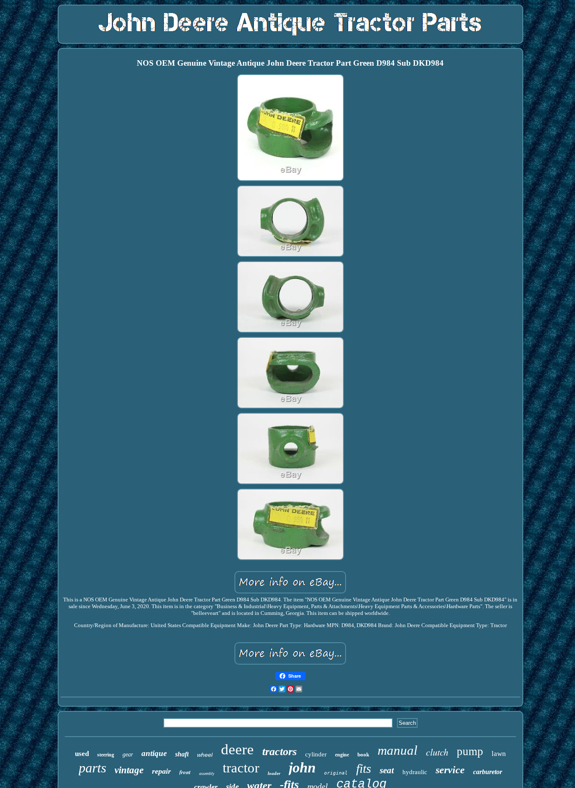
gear (127, 754)
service (450, 769)
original (336, 773)
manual (398, 750)
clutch (437, 751)
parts (92, 767)
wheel (205, 754)
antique (154, 753)
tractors (279, 751)
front (185, 772)
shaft (182, 754)
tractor (241, 767)
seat (387, 770)
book (363, 754)
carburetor (487, 771)
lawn (499, 754)
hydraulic (414, 772)
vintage (129, 770)
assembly (206, 773)
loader (274, 773)
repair (161, 771)
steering (105, 755)
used (82, 754)
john (302, 767)
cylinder (316, 754)
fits (363, 768)
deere (237, 749)
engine (342, 755)
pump (470, 751)
